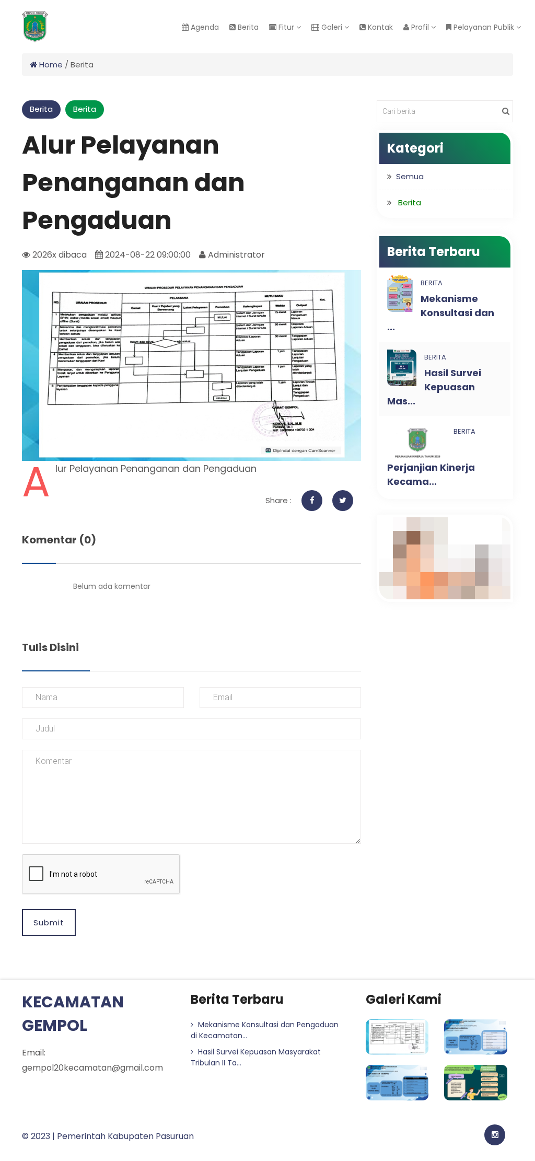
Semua (410, 176)
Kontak (379, 27)
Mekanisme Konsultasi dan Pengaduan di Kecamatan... (265, 1030)
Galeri (331, 27)
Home (50, 64)
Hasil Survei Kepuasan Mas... (434, 387)
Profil (420, 27)
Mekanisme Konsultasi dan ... (440, 312)
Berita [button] (409, 202)
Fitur (286, 27)
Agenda (204, 27)
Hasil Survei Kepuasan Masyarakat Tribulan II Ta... (256, 1057)
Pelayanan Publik (483, 27)
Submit (48, 922)
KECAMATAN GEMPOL (73, 1014)
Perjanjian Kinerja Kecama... (431, 474)
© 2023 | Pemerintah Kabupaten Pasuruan (108, 1136)
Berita (247, 27)
